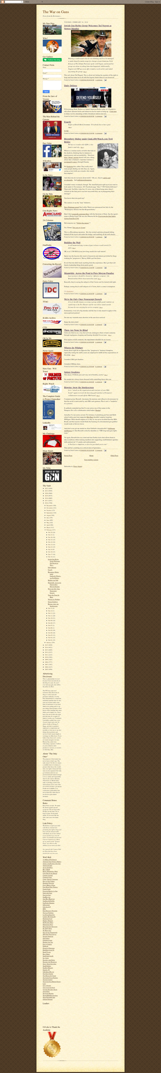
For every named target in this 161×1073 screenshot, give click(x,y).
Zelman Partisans (48, 999)
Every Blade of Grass (49, 885)
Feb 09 (50, 620)
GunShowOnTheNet (48, 901)
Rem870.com (47, 952)
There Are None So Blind (76, 330)
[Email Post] (105, 80)
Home (91, 455)
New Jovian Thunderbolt (50, 932)
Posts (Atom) (77, 466)
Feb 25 (50, 540)
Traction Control (47, 979)
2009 (46, 659)
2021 (46, 491)
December (50, 505)
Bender (97, 410)
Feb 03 (50, 635)
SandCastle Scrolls (48, 956)
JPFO (44, 909)
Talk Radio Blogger (48, 972)
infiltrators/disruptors (84, 180)
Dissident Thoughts (48, 883)
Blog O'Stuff (46, 869)
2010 (46, 657)
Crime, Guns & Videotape (50, 879)
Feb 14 (50, 611)
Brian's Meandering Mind (50, 871)
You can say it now (78, 227)
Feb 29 (50, 532)
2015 (46, 645)
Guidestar (70, 166)
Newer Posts (68, 455)
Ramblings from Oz (48, 950)
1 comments (98, 80)
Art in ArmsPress (48, 867)
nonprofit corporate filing (80, 214)
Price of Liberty (47, 944)
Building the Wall (53, 580)
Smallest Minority (48, 968)
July (48, 518)
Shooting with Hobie (49, 960)
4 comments (98, 133)
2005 (46, 669)
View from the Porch (49, 987)
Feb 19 (50, 549)
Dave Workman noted (71, 207)
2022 (46, 488)
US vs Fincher (47, 985)
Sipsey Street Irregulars (49, 964)
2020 (46, 493)
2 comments (98, 450)
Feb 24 (50, 542)
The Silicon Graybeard (49, 976)
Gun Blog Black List (49, 899)
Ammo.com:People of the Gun (52, 863)
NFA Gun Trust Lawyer (49, 934)
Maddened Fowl (47, 919)
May (48, 522)
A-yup (66, 130)
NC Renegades (47, 930)
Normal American (48, 936)
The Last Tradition (48, 913)
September (50, 513)
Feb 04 (50, 633)
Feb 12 (50, 613)
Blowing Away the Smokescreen (53, 605)
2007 (46, 664)
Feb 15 (50, 608)
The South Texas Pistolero (50, 978)
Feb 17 (50, 554)
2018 (46, 498)
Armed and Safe (47, 865)
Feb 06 (50, 628)
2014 (46, 647)
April (48, 525)
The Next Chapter (48, 974)
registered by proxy (70, 162)
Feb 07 (50, 625)
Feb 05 (50, 630)
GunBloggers (46, 897)
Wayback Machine (48, 993)
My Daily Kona (47, 928)
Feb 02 (50, 637)
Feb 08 (50, 623)
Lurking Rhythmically (49, 917)
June (48, 520)
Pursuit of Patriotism (49, 948)
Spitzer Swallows (53, 602)
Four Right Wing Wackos (50, 887)
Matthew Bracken (48, 921)
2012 (46, 652)
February (49, 530)
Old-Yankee (46, 938)
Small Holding (47, 966)
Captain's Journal (48, 875)
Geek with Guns (47, 893)
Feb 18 (50, 552)
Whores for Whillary (54, 599)
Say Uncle (46, 958)
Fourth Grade (47, 889)
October (49, 510)
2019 (46, 496)
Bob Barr (90, 417)
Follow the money (83, 223)
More (85, 71)
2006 (46, 667)
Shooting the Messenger (50, 962)
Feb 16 (50, 557)
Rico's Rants (46, 954)
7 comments (98, 237)
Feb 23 (50, 544)
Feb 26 (50, 537)
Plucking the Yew (48, 942)
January (49, 642)
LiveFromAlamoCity (49, 915)
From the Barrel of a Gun (50, 891)
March (49, 527)
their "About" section (71, 157)
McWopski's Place (48, 922)
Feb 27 (50, 535)
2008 (46, 662)
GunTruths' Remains (48, 903)
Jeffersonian (46, 905)
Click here (113, 111)
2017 (46, 500)
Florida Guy (70, 291)
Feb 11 (50, 616)
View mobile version (91, 460)
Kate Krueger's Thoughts (50, 911)
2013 (46, 650)
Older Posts (114, 455)
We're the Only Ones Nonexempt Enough (54, 591)
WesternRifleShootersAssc (50, 995)
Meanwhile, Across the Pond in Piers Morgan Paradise (54, 584)
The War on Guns (56, 11)
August (49, 515)
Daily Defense (52, 567)
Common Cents (47, 877)
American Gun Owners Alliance (52, 861)
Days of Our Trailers (49, 881)
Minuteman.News (48, 924)
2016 (46, 503)
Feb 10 (50, 618)
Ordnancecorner (47, 940)
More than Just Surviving (50, 926)
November (50, 508)
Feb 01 (50, 640)
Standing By (46, 970)
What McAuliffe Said (49, 997)
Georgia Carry (47, 895)
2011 (46, 655)
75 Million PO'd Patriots (50, 859)
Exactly (50, 570)
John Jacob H (47, 907)
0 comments (98, 116)
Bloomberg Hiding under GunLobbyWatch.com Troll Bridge (54, 575)
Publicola (45, 946)
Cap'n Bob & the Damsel (50, 873)
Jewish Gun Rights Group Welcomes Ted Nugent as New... (54, 562)
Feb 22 (50, 547)
